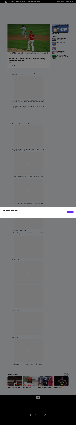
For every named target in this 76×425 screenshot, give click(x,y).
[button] (70, 212)
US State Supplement (22, 213)
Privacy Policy (18, 212)
